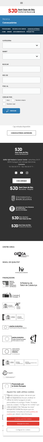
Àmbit (5, 51)
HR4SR (9, 32)
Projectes (30, 32)
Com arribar (21, 181)
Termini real (10, 104)
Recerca (6, 19)
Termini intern (20, 100)
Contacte (21, 164)
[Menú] (21, 3)
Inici (8, 100)
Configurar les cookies (23, 430)
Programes (6, 29)
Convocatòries (34, 29)
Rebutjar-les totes (23, 424)
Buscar (6, 64)
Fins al (5, 86)
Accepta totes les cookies (23, 419)
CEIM (4, 32)
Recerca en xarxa (19, 29)
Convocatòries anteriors (21, 133)
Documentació (19, 32)
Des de (5, 75)
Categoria (7, 41)
